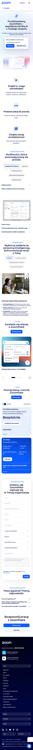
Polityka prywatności (9, 739)
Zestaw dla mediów (8, 696)
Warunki (3, 739)
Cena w (27, 404)
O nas (4, 666)
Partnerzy (5, 683)
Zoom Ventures (7, 704)
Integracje (5, 680)
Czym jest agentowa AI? (9, 599)
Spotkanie (22, 3)
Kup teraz (10, 46)
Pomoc (5, 724)
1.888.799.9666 (19, 648)
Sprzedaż (5, 719)
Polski (4, 734)
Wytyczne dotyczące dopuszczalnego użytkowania (11, 741)
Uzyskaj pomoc (17, 332)
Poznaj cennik (18, 625)
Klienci (4, 672)
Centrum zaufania (17, 739)
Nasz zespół (6, 675)
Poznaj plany (17, 397)
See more (5, 434)
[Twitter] (7, 730)
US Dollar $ (21, 734)
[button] (29, 377)
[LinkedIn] (3, 730)
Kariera (5, 678)
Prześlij (26, 576)
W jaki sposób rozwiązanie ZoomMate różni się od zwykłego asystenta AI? (14, 602)
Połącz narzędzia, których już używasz (13, 189)
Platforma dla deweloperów (10, 699)
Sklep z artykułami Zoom (9, 707)
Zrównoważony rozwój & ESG (10, 691)
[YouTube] (10, 730)
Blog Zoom (6, 670)
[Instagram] (17, 730)
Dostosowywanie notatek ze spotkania (13, 232)
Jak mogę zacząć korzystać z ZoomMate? (14, 606)
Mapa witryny (26, 744)
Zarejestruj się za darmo (13, 423)
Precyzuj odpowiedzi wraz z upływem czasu (15, 228)
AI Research (6, 702)
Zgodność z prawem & (26, 741)
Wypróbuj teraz (22, 46)
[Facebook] (14, 730)
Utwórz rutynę (6, 224)
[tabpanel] (16, 294)
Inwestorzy (6, 686)
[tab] (12, 166)
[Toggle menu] (29, 3)
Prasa (4, 688)
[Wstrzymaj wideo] (27, 68)
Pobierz (5, 714)
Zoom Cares (6, 694)
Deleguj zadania (6, 185)
